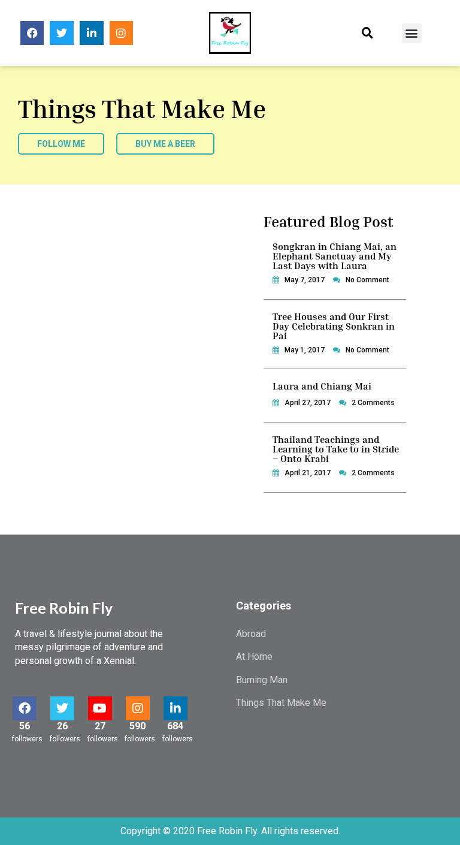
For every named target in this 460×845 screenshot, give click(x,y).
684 (175, 726)
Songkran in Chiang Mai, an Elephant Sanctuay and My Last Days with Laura (335, 255)
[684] (175, 708)
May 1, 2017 (305, 350)
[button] (367, 33)
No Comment (367, 280)
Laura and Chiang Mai (322, 386)
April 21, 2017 (308, 473)
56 (24, 726)
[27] (100, 708)
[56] (25, 708)
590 (137, 726)
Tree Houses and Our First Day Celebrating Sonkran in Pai (334, 326)
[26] (62, 708)
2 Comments (373, 403)
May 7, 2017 (305, 280)
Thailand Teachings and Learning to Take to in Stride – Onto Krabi (336, 448)
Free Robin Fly (64, 608)
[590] (138, 708)
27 (100, 726)
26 (62, 726)
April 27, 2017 (308, 403)
